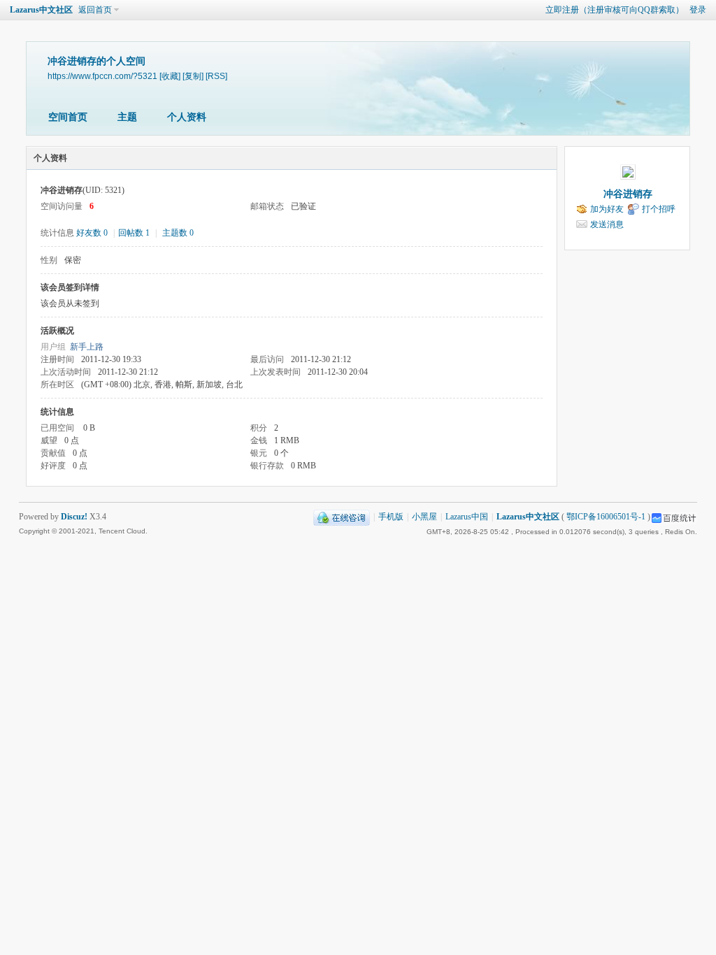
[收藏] (169, 75)
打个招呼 (658, 209)
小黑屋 (424, 517)
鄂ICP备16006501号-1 (605, 517)
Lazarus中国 (466, 517)
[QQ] (341, 517)
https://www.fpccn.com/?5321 (102, 75)
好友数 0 (92, 233)
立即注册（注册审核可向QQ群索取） (614, 10)
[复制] (192, 75)
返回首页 (95, 10)
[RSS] (216, 75)
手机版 (390, 517)
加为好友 (607, 209)
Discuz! (74, 517)
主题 (127, 117)
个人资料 (186, 117)
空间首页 (67, 117)
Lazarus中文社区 (41, 10)
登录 (697, 10)
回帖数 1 (134, 233)
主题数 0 (178, 233)
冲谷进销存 (627, 194)
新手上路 (86, 347)
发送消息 (607, 224)
